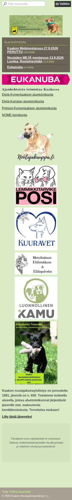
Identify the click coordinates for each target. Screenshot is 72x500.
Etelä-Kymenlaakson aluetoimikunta (27, 94)
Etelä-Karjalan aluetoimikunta (23, 101)
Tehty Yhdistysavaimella (16, 491)
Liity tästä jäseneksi (17, 416)
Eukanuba (15, 67)
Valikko (65, 3)
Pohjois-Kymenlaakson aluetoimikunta (29, 108)
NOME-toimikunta (14, 115)
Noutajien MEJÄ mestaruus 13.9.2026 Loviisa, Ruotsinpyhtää (35, 59)
